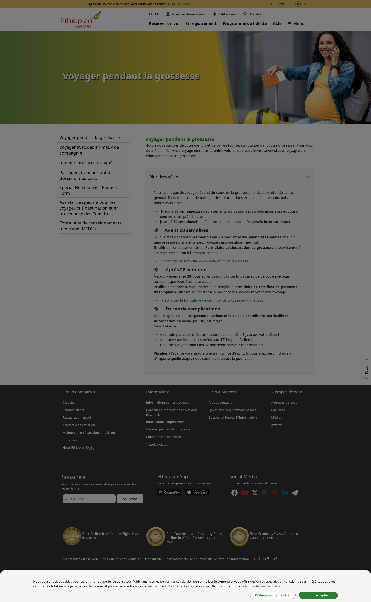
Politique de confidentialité (261, 586)
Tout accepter (318, 595)
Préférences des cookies (273, 595)
